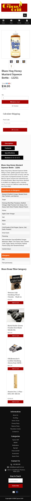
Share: (4, 83)
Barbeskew (15, 445)
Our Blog (15, 418)
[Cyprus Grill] (15, 6)
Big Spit (15, 448)
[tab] (9, 143)
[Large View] (11, 61)
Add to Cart (16, 102)
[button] (15, 106)
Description (9, 143)
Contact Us (15, 431)
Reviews (8, 158)
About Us (15, 415)
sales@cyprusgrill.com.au (16, 467)
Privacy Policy (15, 423)
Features (8, 148)
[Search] (25, 15)
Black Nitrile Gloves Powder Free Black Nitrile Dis (15, 328)
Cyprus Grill (15, 440)
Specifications (10, 153)
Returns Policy (15, 426)
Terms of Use (15, 420)
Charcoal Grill (15, 451)
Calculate (15, 130)
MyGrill (15, 442)
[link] (17, 492)
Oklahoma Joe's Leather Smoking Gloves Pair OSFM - (15, 361)
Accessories (15, 453)
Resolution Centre (16, 429)
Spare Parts (15, 456)
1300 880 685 (16, 464)
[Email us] (14, 492)
